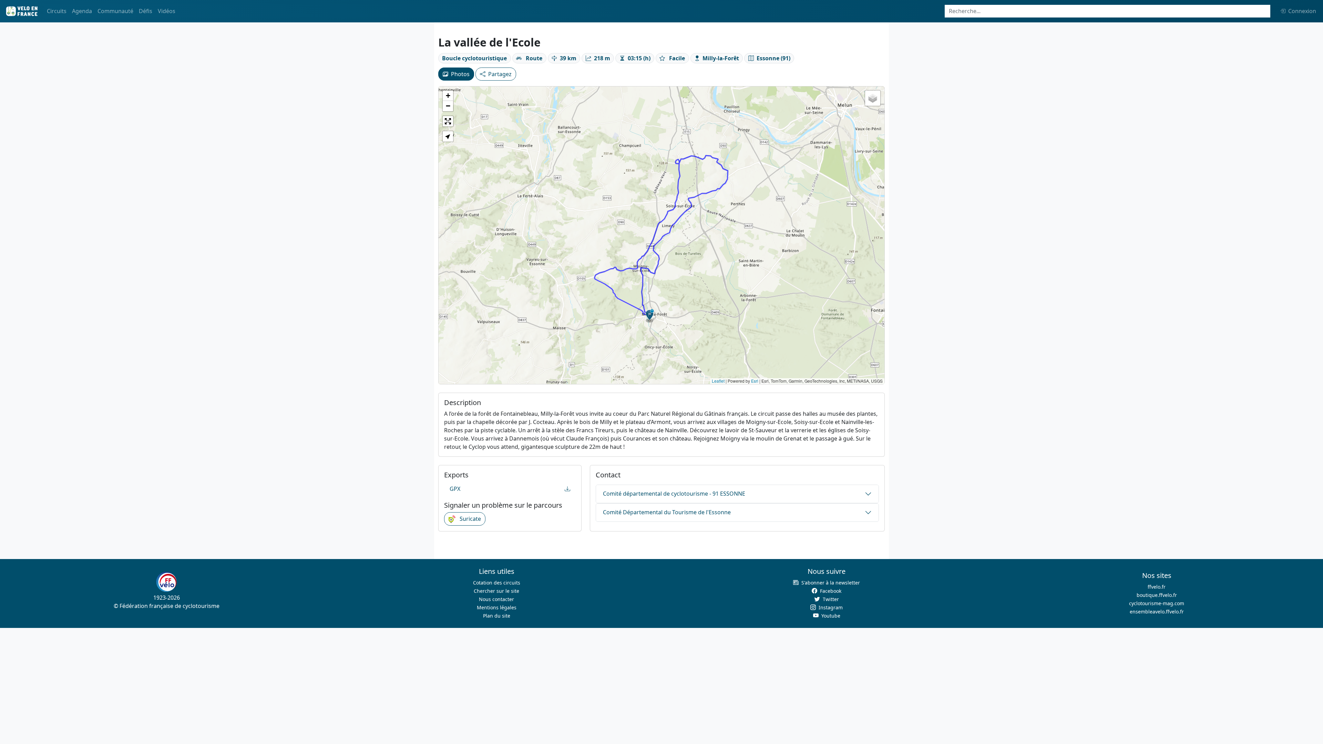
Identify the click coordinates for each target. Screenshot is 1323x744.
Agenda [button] (82, 11)
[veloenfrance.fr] (21, 11)
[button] (650, 316)
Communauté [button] (115, 11)
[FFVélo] (166, 582)
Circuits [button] (56, 11)
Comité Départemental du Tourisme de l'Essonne (667, 512)
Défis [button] (145, 11)
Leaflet (718, 381)
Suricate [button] (469, 519)
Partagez (500, 74)
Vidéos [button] (166, 11)
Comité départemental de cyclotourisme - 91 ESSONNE (674, 493)
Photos (460, 74)
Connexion (1302, 11)
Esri (754, 381)
